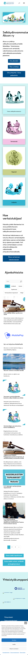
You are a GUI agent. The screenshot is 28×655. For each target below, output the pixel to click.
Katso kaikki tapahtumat (14, 555)
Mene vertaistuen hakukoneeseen (14, 258)
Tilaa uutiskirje (14, 67)
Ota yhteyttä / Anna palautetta (14, 74)
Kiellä (14, 644)
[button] (25, 623)
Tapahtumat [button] (14, 289)
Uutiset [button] (20, 286)
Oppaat (14, 172)
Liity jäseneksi (14, 61)
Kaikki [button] (7, 286)
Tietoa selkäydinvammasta (14, 111)
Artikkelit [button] (13, 286)
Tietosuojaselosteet (14, 652)
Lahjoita (14, 202)
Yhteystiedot (22, 652)
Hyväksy (14, 640)
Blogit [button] (22, 292)
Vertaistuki (14, 141)
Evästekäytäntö (6, 652)
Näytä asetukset (14, 648)
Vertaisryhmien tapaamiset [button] (11, 292)
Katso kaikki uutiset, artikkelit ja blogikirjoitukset (14, 563)
